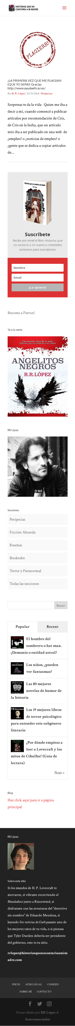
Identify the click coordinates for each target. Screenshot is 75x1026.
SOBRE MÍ (26, 991)
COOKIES (53, 984)
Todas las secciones (24, 583)
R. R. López (18, 93)
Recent (52, 626)
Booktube (17, 558)
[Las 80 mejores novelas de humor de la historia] (17, 693)
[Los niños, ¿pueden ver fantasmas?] (17, 674)
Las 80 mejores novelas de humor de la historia (36, 690)
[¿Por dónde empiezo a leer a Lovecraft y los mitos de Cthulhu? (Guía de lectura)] (17, 751)
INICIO (16, 984)
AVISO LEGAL (33, 984)
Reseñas (16, 545)
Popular (23, 626)
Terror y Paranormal (25, 570)
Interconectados (37, 1019)
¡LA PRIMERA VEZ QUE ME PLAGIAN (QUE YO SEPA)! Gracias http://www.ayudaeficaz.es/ (34, 84)
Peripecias (46, 93)
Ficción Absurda (22, 532)
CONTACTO (44, 991)
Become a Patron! (21, 312)
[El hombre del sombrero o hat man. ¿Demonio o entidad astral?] (17, 648)
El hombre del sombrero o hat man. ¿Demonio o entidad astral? (36, 645)
